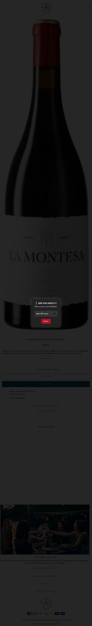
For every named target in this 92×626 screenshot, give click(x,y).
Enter (46, 321)
